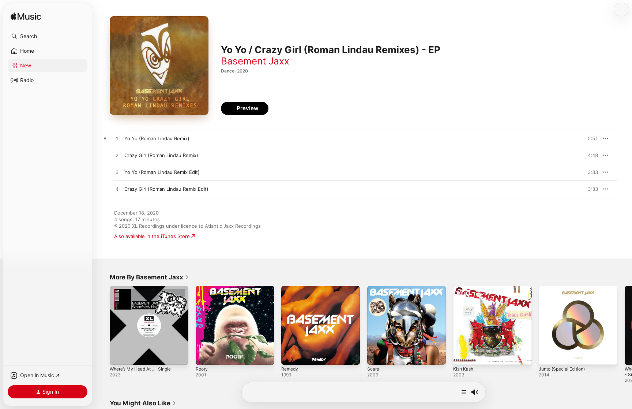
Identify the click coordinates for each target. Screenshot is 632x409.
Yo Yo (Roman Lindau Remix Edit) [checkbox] (162, 172)
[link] (149, 277)
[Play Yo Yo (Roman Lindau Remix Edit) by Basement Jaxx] (117, 172)
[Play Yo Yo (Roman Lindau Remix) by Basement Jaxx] (117, 138)
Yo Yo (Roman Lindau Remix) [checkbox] (156, 138)
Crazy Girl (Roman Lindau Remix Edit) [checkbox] (166, 189)
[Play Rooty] (204, 355)
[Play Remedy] (290, 355)
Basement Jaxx (255, 61)
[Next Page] (625, 325)
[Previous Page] (102, 325)
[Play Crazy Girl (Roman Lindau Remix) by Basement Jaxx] (117, 155)
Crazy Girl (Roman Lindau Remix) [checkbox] (161, 155)
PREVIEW (590, 138)
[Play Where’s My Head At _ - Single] (118, 355)
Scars (373, 289)
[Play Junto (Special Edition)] (547, 355)
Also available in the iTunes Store (152, 236)
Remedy (290, 289)
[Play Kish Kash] (462, 355)
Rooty (202, 289)
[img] (26, 16)
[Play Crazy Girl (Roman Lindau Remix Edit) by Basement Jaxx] (117, 189)
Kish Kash (464, 289)
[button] (47, 36)
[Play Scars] (376, 355)
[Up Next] (463, 392)
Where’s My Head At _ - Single (144, 289)
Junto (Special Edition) (564, 289)
